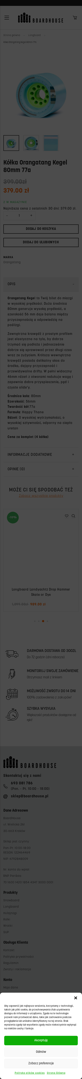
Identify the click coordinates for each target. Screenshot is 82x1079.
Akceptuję (41, 1040)
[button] (76, 998)
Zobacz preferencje (41, 1063)
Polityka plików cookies (30, 1073)
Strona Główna (56, 1073)
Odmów (41, 1052)
